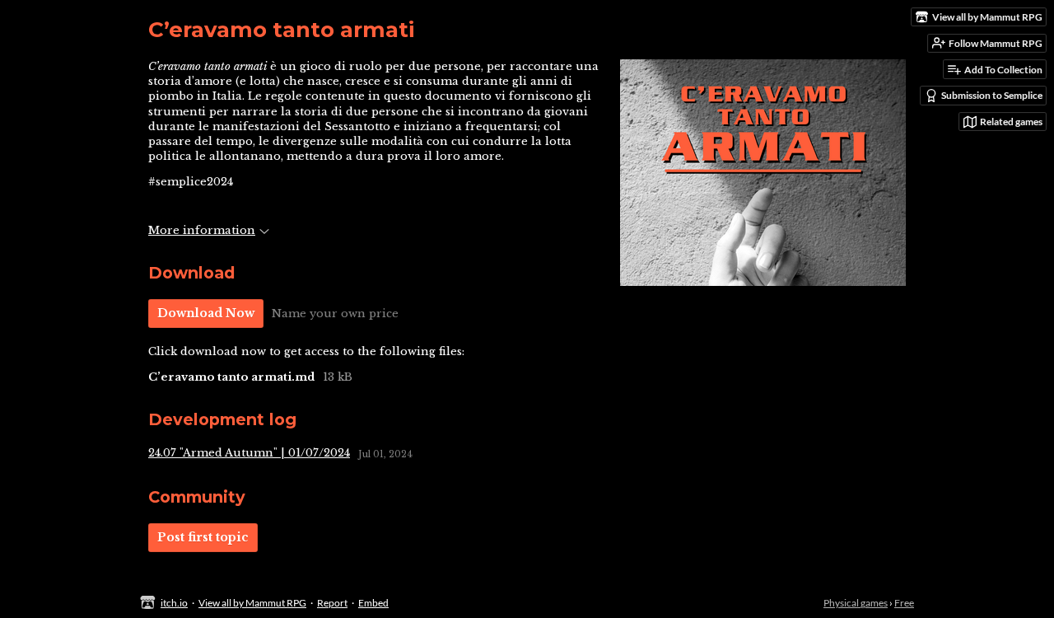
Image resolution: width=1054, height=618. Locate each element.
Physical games (855, 603)
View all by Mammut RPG (252, 603)
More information (201, 230)
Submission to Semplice (991, 95)
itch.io (174, 603)
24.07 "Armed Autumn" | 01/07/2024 (249, 453)
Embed (373, 603)
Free (904, 603)
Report (332, 603)
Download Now (205, 313)
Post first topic (203, 537)
